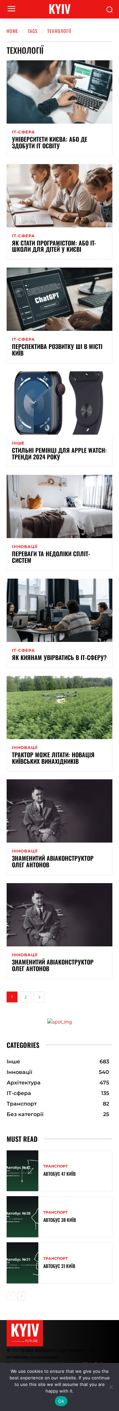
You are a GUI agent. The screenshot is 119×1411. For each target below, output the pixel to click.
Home (12, 30)
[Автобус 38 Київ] (22, 1216)
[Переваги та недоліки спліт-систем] (59, 506)
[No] (110, 1387)
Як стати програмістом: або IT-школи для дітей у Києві (54, 246)
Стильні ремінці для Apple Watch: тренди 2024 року (59, 453)
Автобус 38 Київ (59, 1219)
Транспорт (55, 1166)
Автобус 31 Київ (59, 1265)
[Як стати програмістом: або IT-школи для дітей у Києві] (59, 195)
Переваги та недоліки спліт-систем (51, 556)
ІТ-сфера (23, 132)
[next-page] (39, 997)
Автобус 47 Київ (59, 1173)
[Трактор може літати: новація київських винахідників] (59, 707)
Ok (61, 1401)
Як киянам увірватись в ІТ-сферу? (59, 657)
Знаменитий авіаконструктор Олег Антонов (53, 861)
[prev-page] (11, 1296)
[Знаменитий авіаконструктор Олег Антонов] (59, 811)
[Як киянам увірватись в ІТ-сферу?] (59, 610)
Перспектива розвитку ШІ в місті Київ (57, 349)
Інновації (25, 547)
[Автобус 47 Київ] (22, 1171)
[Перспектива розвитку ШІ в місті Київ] (59, 299)
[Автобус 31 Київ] (22, 1262)
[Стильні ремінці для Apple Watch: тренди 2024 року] (59, 403)
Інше (18, 443)
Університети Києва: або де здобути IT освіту (49, 142)
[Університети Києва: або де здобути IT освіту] (59, 92)
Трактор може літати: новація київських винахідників (53, 757)
